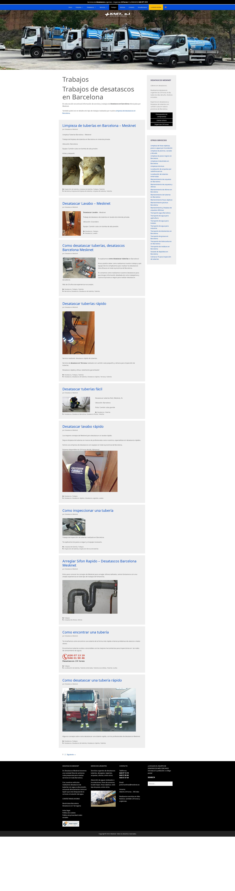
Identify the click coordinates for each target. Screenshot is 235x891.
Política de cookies (69, 813)
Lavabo (95, 233)
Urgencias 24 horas (161, 124)
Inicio (70, 7)
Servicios (102, 7)
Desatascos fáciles (92, 414)
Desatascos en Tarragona (71, 806)
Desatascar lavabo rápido (83, 426)
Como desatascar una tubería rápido (92, 680)
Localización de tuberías (72, 668)
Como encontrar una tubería (85, 632)
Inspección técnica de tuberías (88, 549)
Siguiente (71, 754)
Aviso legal (66, 810)
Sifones (80, 620)
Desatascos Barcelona (79, 414)
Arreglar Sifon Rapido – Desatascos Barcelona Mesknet (99, 563)
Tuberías (102, 189)
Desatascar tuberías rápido (84, 303)
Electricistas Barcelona (70, 803)
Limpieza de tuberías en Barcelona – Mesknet (99, 125)
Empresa (78, 7)
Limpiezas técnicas (157, 166)
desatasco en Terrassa (79, 363)
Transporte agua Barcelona (160, 213)
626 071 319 (143, 2)
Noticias (122, 7)
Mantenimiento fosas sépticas (161, 200)
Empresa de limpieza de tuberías (81, 191)
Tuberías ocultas (112, 668)
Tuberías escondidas (100, 668)
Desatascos (90, 7)
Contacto (131, 7)
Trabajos (113, 7)
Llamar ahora (162, 120)
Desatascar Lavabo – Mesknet (86, 203)
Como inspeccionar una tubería (87, 510)
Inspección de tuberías (71, 189)
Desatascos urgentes (91, 498)
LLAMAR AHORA (156, 7)
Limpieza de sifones (70, 620)
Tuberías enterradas (86, 668)
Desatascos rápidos (93, 377)
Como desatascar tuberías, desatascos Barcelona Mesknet (93, 247)
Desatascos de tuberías (86, 291)
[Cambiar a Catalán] (165, 7)
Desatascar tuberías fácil (82, 389)
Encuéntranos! (142, 7)
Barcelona (67, 191)
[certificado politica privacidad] (70, 826)
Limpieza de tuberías (86, 189)
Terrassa (103, 377)
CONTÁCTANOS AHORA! (71, 799)
